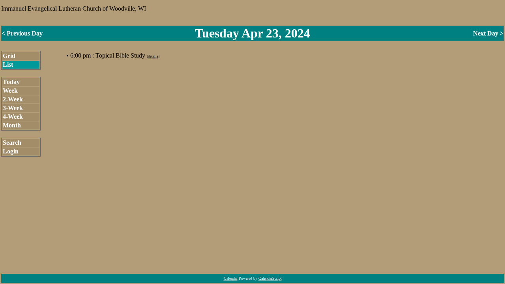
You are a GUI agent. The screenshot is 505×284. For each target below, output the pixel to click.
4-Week (13, 116)
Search (12, 142)
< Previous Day (22, 33)
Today (11, 81)
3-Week (13, 108)
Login (11, 151)
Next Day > (488, 33)
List (8, 64)
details (153, 56)
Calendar (231, 278)
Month (12, 125)
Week (10, 90)
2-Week (13, 99)
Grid (9, 55)
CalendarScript (270, 278)
